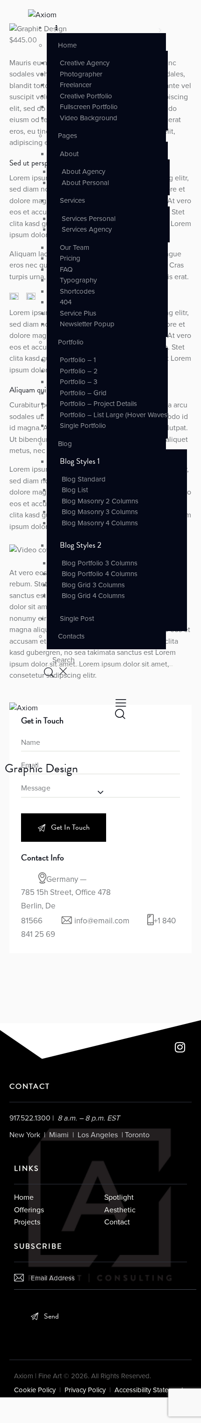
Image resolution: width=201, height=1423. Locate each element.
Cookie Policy (35, 1390)
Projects (27, 1222)
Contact (117, 1222)
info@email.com (101, 921)
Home (24, 1197)
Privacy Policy (85, 1390)
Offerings (29, 1210)
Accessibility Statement (150, 1390)
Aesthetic (120, 1210)
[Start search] (48, 672)
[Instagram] (180, 1047)
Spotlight (119, 1197)
